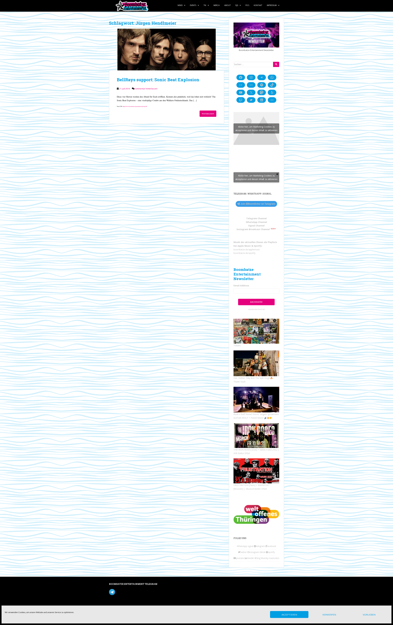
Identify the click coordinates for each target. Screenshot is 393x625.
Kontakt (258, 5)
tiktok (262, 552)
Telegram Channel (256, 218)
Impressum (272, 5)
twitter (243, 552)
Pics (247, 5)
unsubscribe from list (256, 309)
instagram (254, 552)
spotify (271, 552)
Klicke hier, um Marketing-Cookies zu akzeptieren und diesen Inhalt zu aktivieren (256, 128)
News (180, 5)
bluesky (264, 558)
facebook (271, 546)
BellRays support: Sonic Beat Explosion (158, 79)
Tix (205, 5)
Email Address (241, 285)
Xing (258, 558)
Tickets (237, 345)
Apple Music (244, 245)
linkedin (250, 558)
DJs (236, 5)
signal (250, 546)
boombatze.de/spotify (244, 253)
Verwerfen (329, 614)
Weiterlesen (208, 113)
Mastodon (174, 584)
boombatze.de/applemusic (246, 249)
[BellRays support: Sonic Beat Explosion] (166, 49)
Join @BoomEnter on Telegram (257, 203)
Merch (217, 5)
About (227, 5)
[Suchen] (276, 64)
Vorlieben (369, 614)
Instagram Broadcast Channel (253, 229)
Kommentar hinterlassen (146, 88)
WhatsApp (242, 546)
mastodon (274, 558)
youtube (240, 558)
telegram (260, 546)
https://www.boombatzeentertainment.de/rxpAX (135, 106)
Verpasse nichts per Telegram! (130, 591)
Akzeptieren (289, 614)
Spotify (258, 245)
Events (193, 5)
